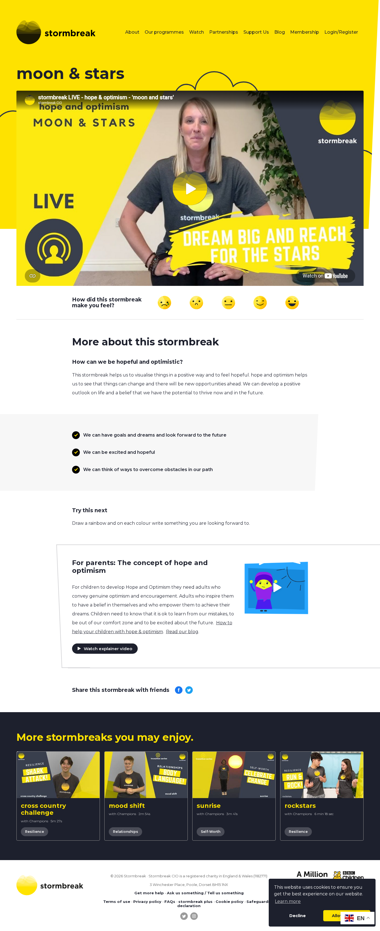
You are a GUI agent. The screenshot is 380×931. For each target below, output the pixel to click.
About (132, 32)
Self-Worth (210, 832)
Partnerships (223, 32)
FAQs (169, 901)
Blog (279, 32)
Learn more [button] (288, 901)
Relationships (125, 832)
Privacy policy (147, 901)
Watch (196, 32)
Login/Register (341, 32)
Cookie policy (229, 901)
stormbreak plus (195, 901)
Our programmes (164, 32)
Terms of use (116, 901)
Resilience (34, 832)
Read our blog (182, 631)
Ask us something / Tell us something (205, 893)
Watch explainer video (108, 648)
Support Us (256, 32)
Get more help (149, 893)
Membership (304, 32)
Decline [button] (297, 915)
